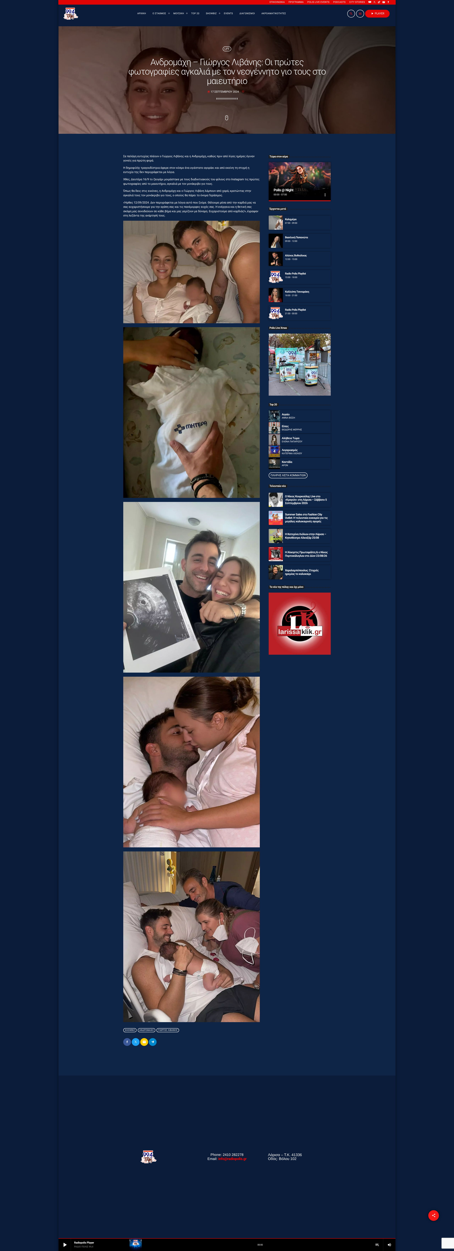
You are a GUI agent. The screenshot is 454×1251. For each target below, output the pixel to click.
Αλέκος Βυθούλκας (296, 255)
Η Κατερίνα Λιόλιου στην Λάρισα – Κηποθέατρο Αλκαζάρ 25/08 (305, 535)
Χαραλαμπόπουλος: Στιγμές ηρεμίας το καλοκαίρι (302, 572)
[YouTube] (369, 2)
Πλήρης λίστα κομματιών (288, 475)
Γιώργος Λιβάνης (168, 1030)
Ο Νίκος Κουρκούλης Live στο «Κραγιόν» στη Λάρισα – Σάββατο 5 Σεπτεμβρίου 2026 (306, 500)
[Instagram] (383, 2)
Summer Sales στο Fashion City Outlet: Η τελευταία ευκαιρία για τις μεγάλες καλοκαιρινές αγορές (306, 518)
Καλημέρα (290, 219)
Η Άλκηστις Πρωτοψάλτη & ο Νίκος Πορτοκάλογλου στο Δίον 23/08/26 (306, 554)
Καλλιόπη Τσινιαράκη (297, 291)
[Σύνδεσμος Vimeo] (70, 14)
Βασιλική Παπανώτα (296, 237)
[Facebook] (388, 2)
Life (227, 48)
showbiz (130, 1030)
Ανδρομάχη (146, 1030)
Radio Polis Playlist (295, 273)
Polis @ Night (283, 190)
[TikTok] (379, 2)
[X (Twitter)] (374, 2)
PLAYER (377, 13)
